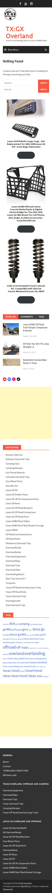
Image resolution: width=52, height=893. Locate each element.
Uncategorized (13, 600)
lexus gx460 (18, 634)
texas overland (38, 662)
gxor (25, 629)
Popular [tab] (11, 316)
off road (22, 647)
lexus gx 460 (30, 635)
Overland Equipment (16, 556)
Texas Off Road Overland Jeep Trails (23, 587)
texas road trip (40, 667)
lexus (30, 630)
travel (29, 670)
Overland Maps (13, 560)
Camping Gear (13, 463)
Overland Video (13, 569)
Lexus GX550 (12, 530)
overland (16, 653)
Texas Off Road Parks (16, 591)
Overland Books (13, 547)
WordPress (26, 886)
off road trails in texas (35, 648)
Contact (7, 766)
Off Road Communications (19, 534)
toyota (22, 671)
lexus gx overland (17, 639)
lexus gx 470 (7, 639)
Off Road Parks (13, 538)
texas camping (35, 658)
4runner (6, 624)
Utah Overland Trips (15, 605)
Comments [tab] (27, 316)
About (6, 761)
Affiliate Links (10, 775)
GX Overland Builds (12, 832)
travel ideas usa (30, 676)
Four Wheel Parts (14, 481)
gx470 (14, 629)
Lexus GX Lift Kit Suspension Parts (22, 499)
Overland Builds (13, 552)
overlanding (34, 653)
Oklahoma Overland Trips (18, 543)
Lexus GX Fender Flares (17, 494)
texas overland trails (27, 666)
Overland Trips (13, 565)
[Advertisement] (26, 413)
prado (5, 659)
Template (10, 583)
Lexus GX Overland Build (14, 827)
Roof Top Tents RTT (16, 578)
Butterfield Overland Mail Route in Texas (35, 361)
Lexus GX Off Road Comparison (21, 512)
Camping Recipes (14, 468)
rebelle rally (12, 658)
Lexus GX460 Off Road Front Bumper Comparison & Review (35, 327)
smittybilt (21, 658)
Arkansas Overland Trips (17, 459)
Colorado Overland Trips (18, 476)
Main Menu (13, 49)
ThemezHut (8, 889)
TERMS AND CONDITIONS (15, 770)
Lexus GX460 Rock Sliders (18, 521)
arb (16, 624)
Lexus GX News (13, 503)
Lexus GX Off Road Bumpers (19, 507)
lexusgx (6, 634)
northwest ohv (28, 642)
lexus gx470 (40, 634)
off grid (36, 642)
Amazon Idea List (14, 454)
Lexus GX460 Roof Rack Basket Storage (25, 525)
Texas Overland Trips (16, 596)
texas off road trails (20, 662)
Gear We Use (12, 485)
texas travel (11, 670)
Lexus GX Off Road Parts (17, 516)
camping (23, 624)
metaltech (19, 642)
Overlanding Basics (15, 574)
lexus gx (39, 629)
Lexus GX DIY (12, 490)
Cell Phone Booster (15, 472)
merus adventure (31, 638)
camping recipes (36, 624)
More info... (26, 155)
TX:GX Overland (19, 32)
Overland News (10, 850)
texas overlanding (10, 666)
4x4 (12, 623)
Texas (27, 658)
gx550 (19, 630)
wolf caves (45, 676)
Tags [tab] (41, 316)
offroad (9, 647)
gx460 (7, 629)
